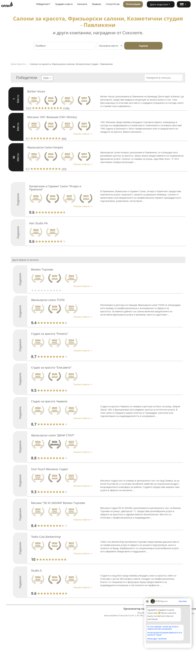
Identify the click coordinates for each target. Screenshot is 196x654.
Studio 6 (36, 570)
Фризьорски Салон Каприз (45, 147)
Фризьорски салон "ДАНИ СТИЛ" (52, 435)
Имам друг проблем (157, 638)
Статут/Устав (112, 4)
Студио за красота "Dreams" (49, 333)
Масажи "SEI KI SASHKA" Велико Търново (58, 503)
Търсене (143, 45)
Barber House (36, 91)
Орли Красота (18, 64)
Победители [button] (42, 4)
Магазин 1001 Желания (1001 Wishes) (52, 117)
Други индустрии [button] (159, 4)
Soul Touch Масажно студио (49, 469)
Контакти (82, 4)
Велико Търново (42, 269)
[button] (184, 4)
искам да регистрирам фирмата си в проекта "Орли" (164, 633)
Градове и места (64, 4)
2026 (46, 78)
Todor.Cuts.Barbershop (46, 536)
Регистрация (133, 4)
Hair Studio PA (38, 223)
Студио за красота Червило (49, 401)
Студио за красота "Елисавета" (51, 367)
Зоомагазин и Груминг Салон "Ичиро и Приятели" (55, 187)
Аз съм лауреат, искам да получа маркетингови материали (162, 627)
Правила (96, 4)
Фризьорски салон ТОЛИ (48, 300)
